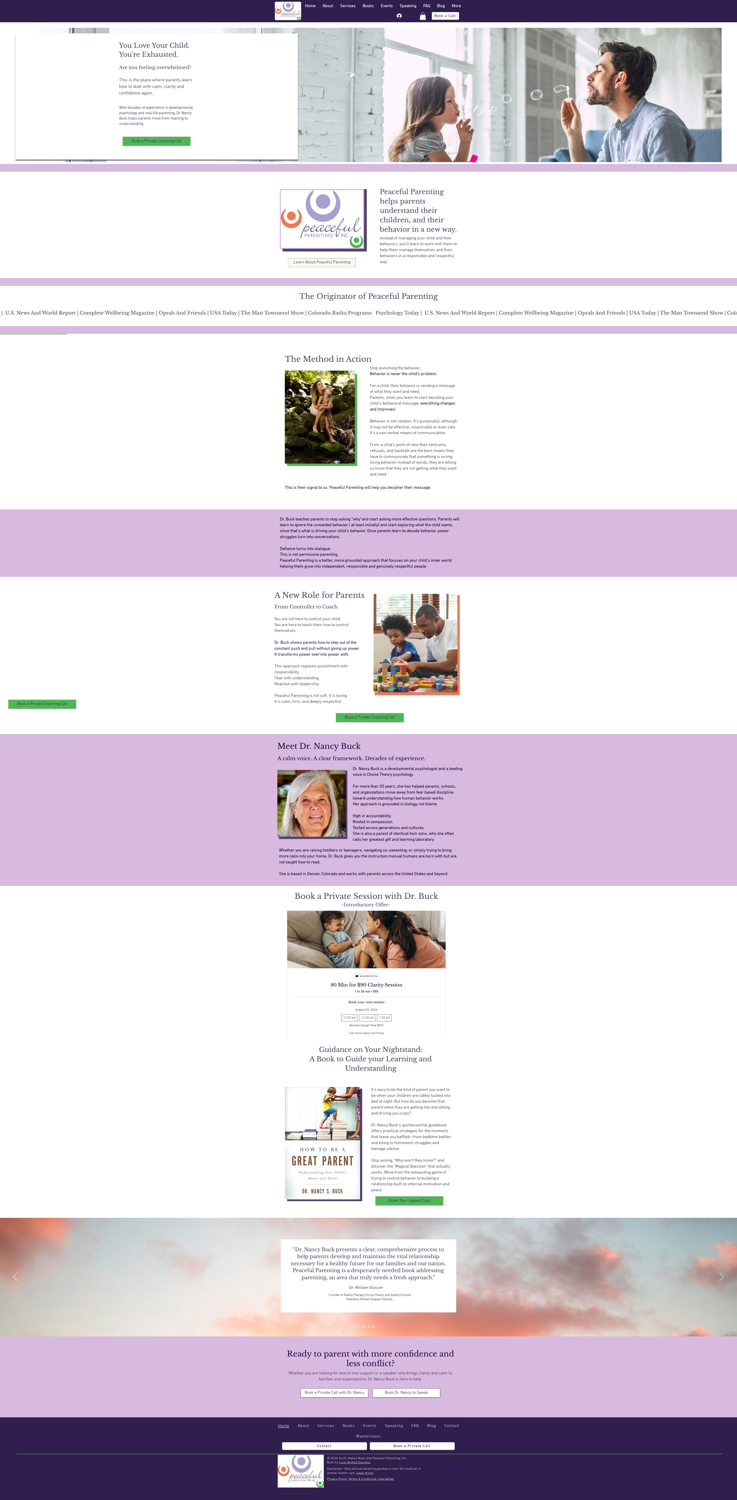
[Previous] (15, 1277)
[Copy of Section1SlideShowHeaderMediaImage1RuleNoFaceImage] (369, 1327)
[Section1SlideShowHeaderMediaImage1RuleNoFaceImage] (364, 1327)
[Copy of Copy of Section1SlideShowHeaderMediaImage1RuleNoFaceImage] (373, 1327)
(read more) (364, 1473)
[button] (423, 16)
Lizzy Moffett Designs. (355, 1463)
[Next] (721, 1277)
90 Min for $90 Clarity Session (366, 985)
